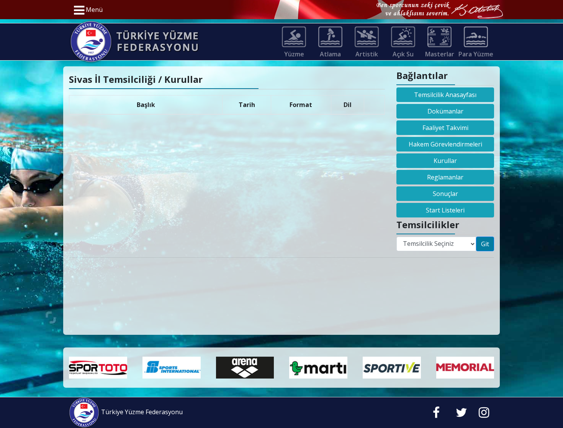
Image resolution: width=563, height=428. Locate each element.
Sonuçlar (445, 193)
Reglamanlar (445, 177)
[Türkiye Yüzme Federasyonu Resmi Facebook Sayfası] (436, 414)
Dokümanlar (445, 111)
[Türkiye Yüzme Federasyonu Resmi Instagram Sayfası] (484, 414)
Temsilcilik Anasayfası (445, 95)
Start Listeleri (445, 210)
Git (485, 244)
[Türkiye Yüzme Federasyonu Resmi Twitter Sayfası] (461, 414)
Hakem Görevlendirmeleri (445, 144)
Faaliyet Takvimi (445, 127)
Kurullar (445, 160)
